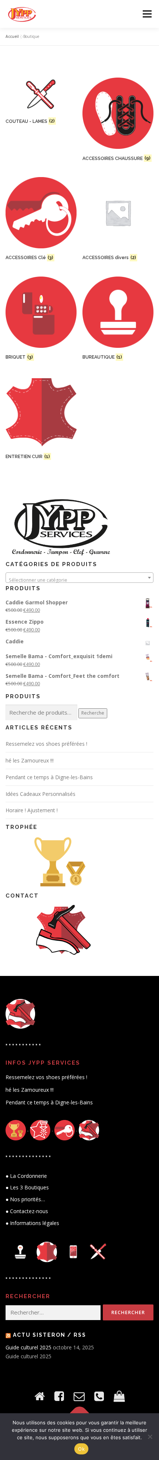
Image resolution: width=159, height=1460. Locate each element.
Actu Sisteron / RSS (49, 1335)
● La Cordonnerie (26, 1175)
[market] (119, 1396)
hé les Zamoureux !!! (30, 760)
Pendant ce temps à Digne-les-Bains (49, 777)
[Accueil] (39, 1396)
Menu (147, 14)
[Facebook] (59, 1396)
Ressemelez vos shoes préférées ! (46, 743)
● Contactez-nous (27, 1211)
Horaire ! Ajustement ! (32, 810)
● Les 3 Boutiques (27, 1187)
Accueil (12, 36)
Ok (81, 1449)
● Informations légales (32, 1223)
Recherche (92, 713)
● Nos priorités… (25, 1199)
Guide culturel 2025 (28, 1347)
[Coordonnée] (99, 1396)
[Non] (149, 1436)
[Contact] (79, 1396)
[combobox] (79, 577)
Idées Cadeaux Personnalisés (40, 793)
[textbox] (79, 580)
